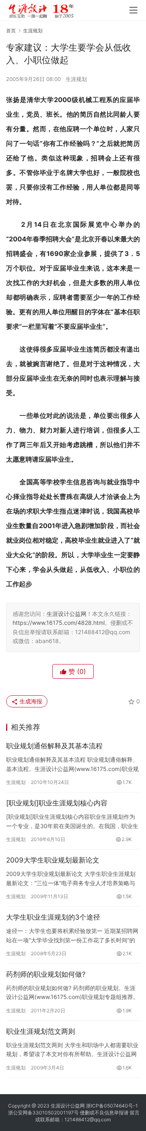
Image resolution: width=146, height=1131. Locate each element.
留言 (135, 1113)
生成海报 (30, 701)
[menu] (133, 10)
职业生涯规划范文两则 (40, 1031)
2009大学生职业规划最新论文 (52, 860)
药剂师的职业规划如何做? (46, 974)
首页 (11, 31)
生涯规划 (76, 79)
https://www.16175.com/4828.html (59, 622)
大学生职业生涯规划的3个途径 (53, 917)
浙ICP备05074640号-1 (112, 1106)
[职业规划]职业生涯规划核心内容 (56, 803)
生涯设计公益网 (66, 613)
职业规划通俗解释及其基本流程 (54, 746)
